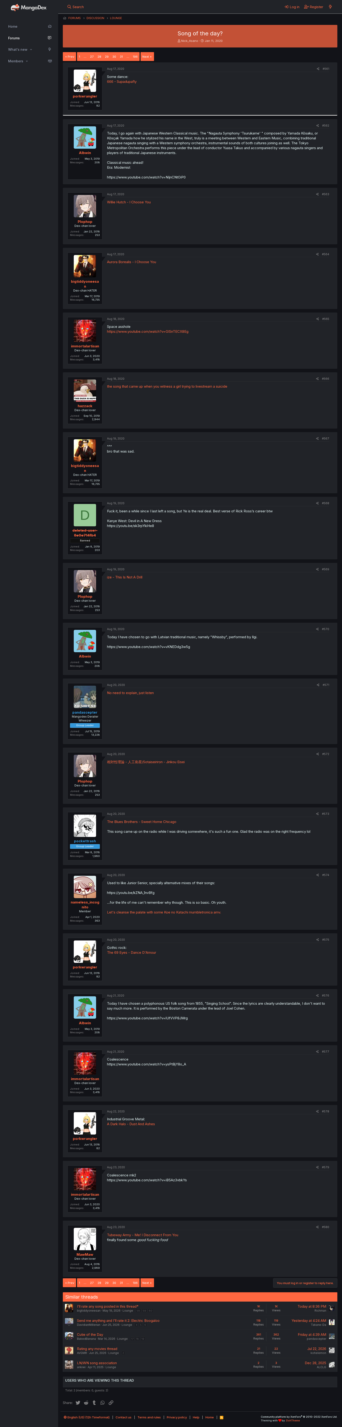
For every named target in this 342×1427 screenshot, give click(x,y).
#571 (326, 685)
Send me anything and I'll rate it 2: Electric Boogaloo (118, 1320)
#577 (325, 1051)
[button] (31, 49)
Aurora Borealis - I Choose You (131, 262)
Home (12, 26)
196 (135, 56)
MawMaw (85, 1254)
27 (92, 56)
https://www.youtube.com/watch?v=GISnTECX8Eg (147, 331)
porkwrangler (85, 96)
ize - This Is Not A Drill (124, 577)
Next (145, 56)
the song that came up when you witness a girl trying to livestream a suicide (167, 386)
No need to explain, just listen (130, 693)
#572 (325, 754)
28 (99, 56)
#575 (325, 939)
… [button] (85, 56)
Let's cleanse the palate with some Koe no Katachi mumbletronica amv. (164, 912)
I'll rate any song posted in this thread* (107, 1306)
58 (138, 1310)
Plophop (85, 221)
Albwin (85, 153)
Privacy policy (177, 1417)
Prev (71, 56)
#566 (325, 378)
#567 (325, 438)
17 (132, 1338)
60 (150, 1310)
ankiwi (81, 1367)
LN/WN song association (97, 1363)
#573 (325, 814)
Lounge (128, 1310)
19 (142, 1338)
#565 (325, 319)
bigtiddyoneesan (89, 1310)
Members (15, 61)
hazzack (85, 406)
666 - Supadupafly (122, 81)
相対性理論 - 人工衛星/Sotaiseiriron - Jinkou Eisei (146, 762)
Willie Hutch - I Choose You (129, 202)
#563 (325, 194)
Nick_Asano (189, 41)
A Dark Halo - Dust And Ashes (131, 1124)
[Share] (318, 69)
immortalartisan (85, 346)
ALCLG (321, 1367)
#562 (325, 125)
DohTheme (293, 1420)
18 (137, 1338)
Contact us (123, 1417)
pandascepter (316, 1338)
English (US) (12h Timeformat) (88, 1417)
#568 (325, 503)
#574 (325, 875)
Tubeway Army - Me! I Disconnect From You (142, 1235)
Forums (14, 38)
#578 (325, 1111)
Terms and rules (149, 1417)
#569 (325, 569)
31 (121, 56)
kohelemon (318, 1353)
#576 (325, 995)
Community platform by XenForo (299, 1416)
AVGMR (82, 1353)
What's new (17, 49)
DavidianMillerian (88, 1324)
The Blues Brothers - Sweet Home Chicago (141, 821)
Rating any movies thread (97, 1348)
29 (107, 56)
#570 (325, 629)
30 (114, 56)
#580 (325, 1227)
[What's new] (330, 6)
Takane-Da (318, 1324)
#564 (325, 254)
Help (196, 1417)
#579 (325, 1167)
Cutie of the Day (90, 1334)
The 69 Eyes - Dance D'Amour (131, 952)
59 (144, 1310)
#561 (326, 69)
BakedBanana (86, 1338)
